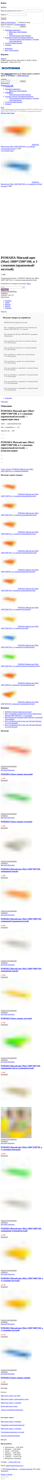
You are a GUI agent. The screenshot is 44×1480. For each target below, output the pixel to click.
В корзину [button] (4, 780)
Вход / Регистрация (11, 50)
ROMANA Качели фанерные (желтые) (18, 712)
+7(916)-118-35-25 (22, 75)
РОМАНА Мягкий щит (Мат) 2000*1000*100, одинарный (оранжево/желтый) (21, 920)
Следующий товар (7, 151)
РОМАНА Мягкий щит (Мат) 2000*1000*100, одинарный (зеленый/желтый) (21, 1229)
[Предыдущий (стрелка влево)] (1, 1478)
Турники (8, 45)
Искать (23, 26)
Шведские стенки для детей (10, 1396)
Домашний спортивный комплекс (13, 1425)
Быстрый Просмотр (8, 770)
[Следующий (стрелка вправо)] (4, 1478)
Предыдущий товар (8, 113)
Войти (3, 18)
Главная (3, 109)
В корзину (5, 289)
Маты (11, 34)
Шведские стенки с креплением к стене (15, 1399)
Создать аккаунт (20, 24)
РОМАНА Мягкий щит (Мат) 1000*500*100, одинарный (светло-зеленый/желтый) (21, 1067)
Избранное (8, 48)
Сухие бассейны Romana (13, 43)
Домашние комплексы (12, 30)
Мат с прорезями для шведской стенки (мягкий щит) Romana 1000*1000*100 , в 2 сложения (23, 714)
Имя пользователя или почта (11, 11)
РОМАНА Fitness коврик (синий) (15, 1378)
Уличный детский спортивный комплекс (19, 37)
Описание (8, 398)
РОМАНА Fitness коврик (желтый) (16, 1018)
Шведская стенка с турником (11, 1403)
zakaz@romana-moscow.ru (14, 1465)
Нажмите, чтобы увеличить (10, 252)
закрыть (3, 7)
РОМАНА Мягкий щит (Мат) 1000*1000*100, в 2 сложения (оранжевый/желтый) (20, 147)
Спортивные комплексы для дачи (12, 1432)
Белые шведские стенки (9, 1406)
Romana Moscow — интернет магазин (19, 1469)
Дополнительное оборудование (20, 36)
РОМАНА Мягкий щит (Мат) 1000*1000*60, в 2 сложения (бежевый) (17, 470)
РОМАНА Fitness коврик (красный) (17, 774)
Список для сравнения (9, 291)
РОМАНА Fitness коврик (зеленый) (16, 822)
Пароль (4, 14)
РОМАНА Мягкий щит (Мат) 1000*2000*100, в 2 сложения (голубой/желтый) (21, 184)
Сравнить (4, 293)
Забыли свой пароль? (8, 22)
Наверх (3, 1474)
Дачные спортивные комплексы (12, 1410)
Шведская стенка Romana (18, 32)
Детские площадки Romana (10, 1436)
